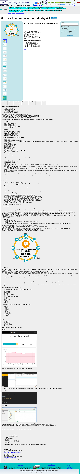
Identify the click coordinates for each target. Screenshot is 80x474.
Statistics (38, 472)
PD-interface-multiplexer (23, 8)
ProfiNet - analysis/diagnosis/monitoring (48, 8)
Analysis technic (11, 7)
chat (49, 2)
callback (52, 2)
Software (13, 13)
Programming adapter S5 (58, 7)
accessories (38, 101)
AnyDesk (62, 2)
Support (20, 465)
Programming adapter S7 (13, 8)
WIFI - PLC (58, 8)
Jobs (69, 466)
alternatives (32, 101)
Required (33, 472)
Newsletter (51, 465)
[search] (61, 4)
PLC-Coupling (18, 10)
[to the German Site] (78, 2)
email (56, 2)
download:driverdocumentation (17, 102)
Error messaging (24, 10)
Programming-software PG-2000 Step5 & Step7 (53, 10)
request (69, 35)
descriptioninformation (3, 102)
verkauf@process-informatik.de (10, 457)
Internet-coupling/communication (47, 7)
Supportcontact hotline (25, 102)
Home (9, 13)
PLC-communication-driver (39, 10)
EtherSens (24, 7)
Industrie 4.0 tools (31, 10)
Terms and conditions (69, 468)
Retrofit (21, 11)
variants (44, 101)
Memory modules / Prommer (14, 11)
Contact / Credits (70, 467)
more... (25, 49)
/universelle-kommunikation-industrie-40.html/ (12, 452)
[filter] (64, 4)
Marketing (44, 472)
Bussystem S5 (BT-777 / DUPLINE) (34, 8)
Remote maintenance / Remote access (34, 7)
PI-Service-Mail (38, 5)
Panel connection (12, 10)
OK (78, 470)
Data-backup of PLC (18, 7)
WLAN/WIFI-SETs (63, 8)
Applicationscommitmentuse (10, 102)
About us (69, 465)
